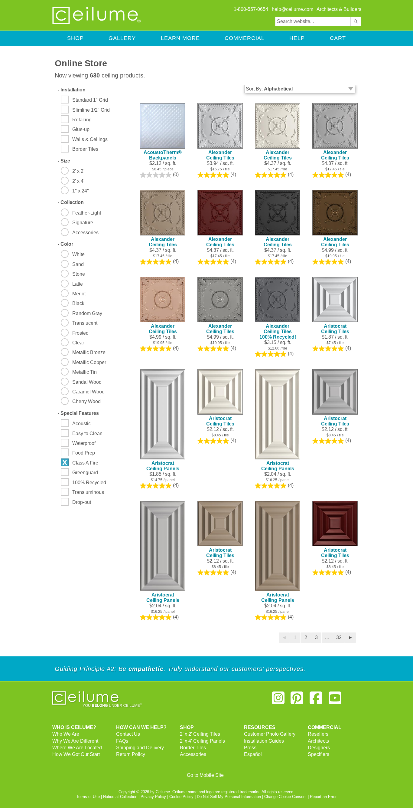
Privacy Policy (153, 796)
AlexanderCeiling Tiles (220, 155)
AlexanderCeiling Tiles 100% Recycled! (277, 332)
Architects (318, 741)
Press (250, 747)
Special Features (78, 413)
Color (65, 244)
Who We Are (65, 734)
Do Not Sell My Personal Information (229, 796)
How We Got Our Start (76, 754)
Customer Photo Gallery (269, 734)
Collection (71, 202)
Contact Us (128, 734)
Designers (319, 747)
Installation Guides (264, 741)
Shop (75, 38)
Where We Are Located (77, 747)
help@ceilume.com (292, 9)
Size (64, 160)
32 (339, 637)
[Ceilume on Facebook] (316, 700)
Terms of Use (88, 796)
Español (253, 754)
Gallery (122, 38)
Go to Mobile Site (205, 775)
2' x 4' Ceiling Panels (202, 741)
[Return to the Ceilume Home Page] (97, 23)
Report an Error (323, 796)
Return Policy (130, 754)
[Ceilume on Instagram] (278, 700)
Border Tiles (193, 747)
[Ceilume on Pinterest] (297, 700)
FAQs (122, 741)
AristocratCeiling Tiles (335, 329)
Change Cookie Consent (285, 796)
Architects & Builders (339, 9)
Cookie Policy (181, 796)
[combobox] (312, 21)
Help (297, 38)
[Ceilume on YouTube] (335, 700)
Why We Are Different (75, 741)
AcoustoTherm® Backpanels (163, 155)
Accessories (193, 754)
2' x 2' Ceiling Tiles (200, 734)
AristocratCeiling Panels (162, 466)
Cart (338, 38)
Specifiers (318, 754)
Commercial (245, 38)
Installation (72, 89)
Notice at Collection (120, 796)
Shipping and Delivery (140, 747)
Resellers (318, 734)
